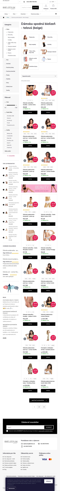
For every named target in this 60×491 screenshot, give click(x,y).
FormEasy (10, 140)
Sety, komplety (11, 37)
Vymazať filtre (12, 155)
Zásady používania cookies (10, 465)
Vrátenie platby (25, 461)
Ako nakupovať (6, 0)
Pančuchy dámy (10, 67)
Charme (9, 147)
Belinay (9, 133)
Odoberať (49, 427)
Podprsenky (10, 32)
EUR (53, 1)
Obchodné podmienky (9, 461)
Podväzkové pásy (12, 55)
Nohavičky (10, 34)
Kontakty (24, 469)
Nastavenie (12, 488)
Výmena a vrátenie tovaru (28, 463)
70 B (46, 100)
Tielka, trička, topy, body (12, 43)
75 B (50, 100)
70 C (30, 212)
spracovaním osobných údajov (46, 431)
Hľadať (35, 7)
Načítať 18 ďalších (38, 400)
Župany (9, 53)
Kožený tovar (9, 86)
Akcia (8, 118)
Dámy (7, 29)
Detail (30, 112)
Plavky (7, 75)
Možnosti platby (26, 459)
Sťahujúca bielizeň (12, 46)
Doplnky (8, 79)
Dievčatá (8, 63)
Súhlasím (48, 481)
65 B (43, 100)
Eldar (9, 138)
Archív (4, 338)
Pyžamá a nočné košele (11, 49)
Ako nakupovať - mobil (9, 459)
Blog (5, 469)
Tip (8, 123)
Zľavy (7, 82)
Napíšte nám (25, 467)
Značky (8, 90)
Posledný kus (10, 125)
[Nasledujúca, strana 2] (39, 407)
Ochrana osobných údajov (10, 463)
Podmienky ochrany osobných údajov (26, 476)
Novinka (9, 120)
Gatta (9, 145)
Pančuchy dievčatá (10, 71)
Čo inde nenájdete (8, 467)
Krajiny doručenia (26, 465)
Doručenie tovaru (26, 456)
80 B (53, 100)
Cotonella (9, 136)
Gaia (8, 143)
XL (51, 212)
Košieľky (10, 40)
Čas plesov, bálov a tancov (11, 300)
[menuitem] (7, 14)
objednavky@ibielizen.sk (29, 443)
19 (43, 406)
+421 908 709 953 (44, 443)
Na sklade (10, 115)
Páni (7, 60)
